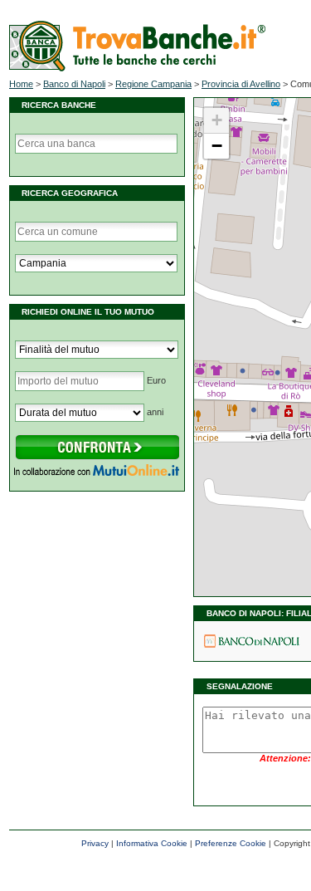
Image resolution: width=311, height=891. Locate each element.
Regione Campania (153, 84)
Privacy (95, 843)
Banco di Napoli (74, 84)
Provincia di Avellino (241, 84)
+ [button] (216, 120)
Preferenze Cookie (230, 843)
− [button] (216, 145)
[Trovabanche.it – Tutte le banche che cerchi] (137, 68)
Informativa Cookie (151, 843)
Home (21, 84)
